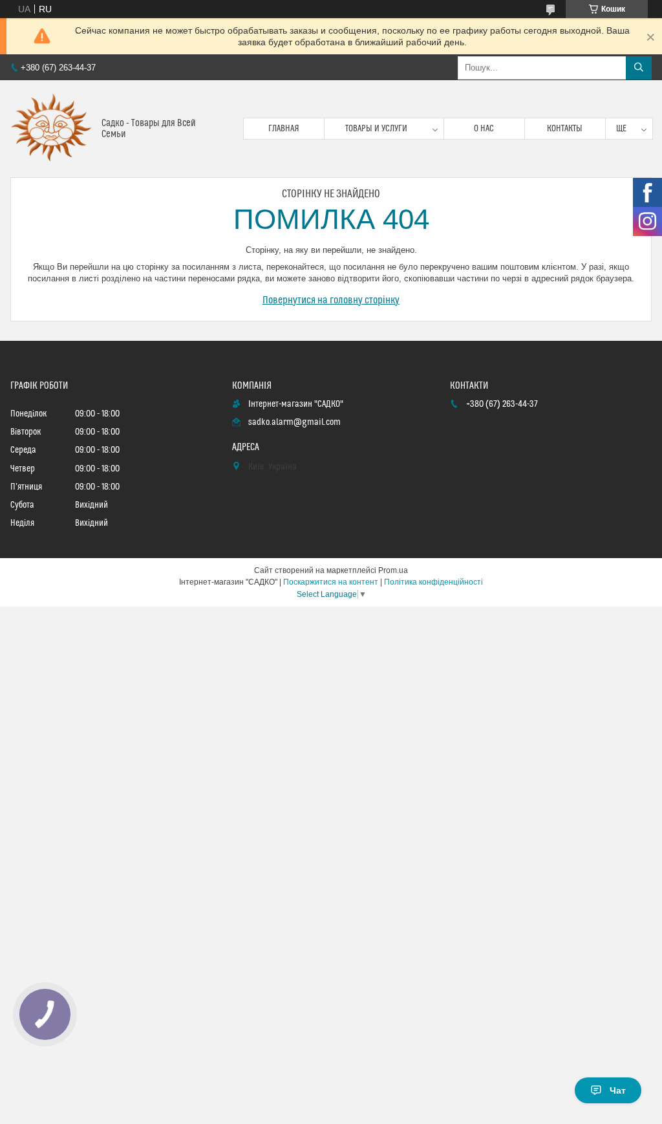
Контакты (564, 129)
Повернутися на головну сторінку (331, 300)
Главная (283, 129)
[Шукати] (639, 68)
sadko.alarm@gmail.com (294, 422)
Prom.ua (393, 570)
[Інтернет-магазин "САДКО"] (51, 128)
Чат (618, 1090)
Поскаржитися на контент (330, 582)
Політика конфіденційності (433, 582)
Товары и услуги (376, 129)
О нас (484, 129)
